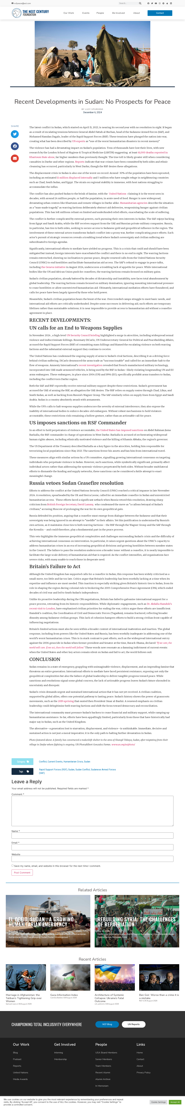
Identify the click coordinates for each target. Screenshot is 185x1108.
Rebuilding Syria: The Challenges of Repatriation (137, 921)
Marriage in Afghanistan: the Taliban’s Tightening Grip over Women (24, 998)
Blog (15, 1052)
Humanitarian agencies (133, 202)
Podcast (17, 1059)
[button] (15, 134)
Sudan (87, 761)
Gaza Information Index (64, 995)
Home (140, 1052)
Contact (140, 1059)
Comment (18, 794)
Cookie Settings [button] (158, 1102)
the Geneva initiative (53, 267)
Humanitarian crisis (73, 761)
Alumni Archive (102, 1079)
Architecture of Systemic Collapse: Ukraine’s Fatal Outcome (109, 998)
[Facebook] (148, 3)
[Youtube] (156, 3)
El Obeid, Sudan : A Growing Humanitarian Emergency (41, 921)
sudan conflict (82, 769)
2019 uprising (66, 701)
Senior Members (103, 1059)
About (136, 13)
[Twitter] (152, 3)
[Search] (140, 3)
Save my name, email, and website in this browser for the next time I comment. (57, 866)
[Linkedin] (171, 3)
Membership (60, 1059)
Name (16, 831)
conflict (43, 761)
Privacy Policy (143, 1072)
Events (85, 13)
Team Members (103, 1066)
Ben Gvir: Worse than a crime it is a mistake (159, 996)
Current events (55, 761)
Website (16, 854)
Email (15, 842)
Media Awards (20, 1079)
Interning (58, 1052)
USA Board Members (106, 1052)
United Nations (118, 193)
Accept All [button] (175, 1102)
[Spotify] (163, 3)
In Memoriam (101, 1085)
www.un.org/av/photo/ (123, 744)
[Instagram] (160, 3)
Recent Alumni (102, 1072)
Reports (17, 1066)
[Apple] (167, 3)
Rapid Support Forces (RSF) (53, 769)
